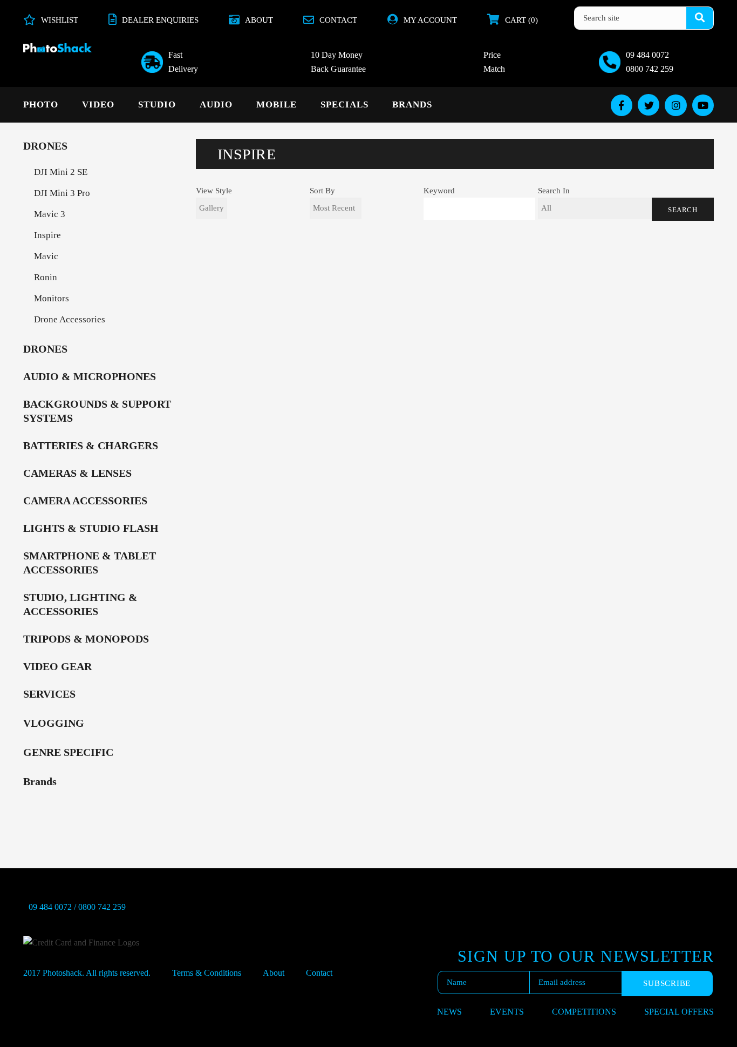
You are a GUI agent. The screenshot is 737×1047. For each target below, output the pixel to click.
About (259, 20)
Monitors (51, 298)
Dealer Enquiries (160, 20)
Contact (338, 20)
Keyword (439, 191)
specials (344, 104)
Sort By (322, 191)
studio (157, 104)
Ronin (45, 277)
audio (216, 104)
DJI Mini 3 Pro (62, 193)
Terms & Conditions (206, 972)
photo (40, 104)
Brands (40, 781)
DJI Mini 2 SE (60, 172)
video (98, 104)
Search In (554, 191)
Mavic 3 (49, 214)
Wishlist (59, 20)
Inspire (47, 235)
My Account (430, 20)
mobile (276, 104)
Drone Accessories (69, 319)
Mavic (46, 256)
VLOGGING (53, 723)
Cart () (521, 20)
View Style (214, 191)
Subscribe (667, 983)
